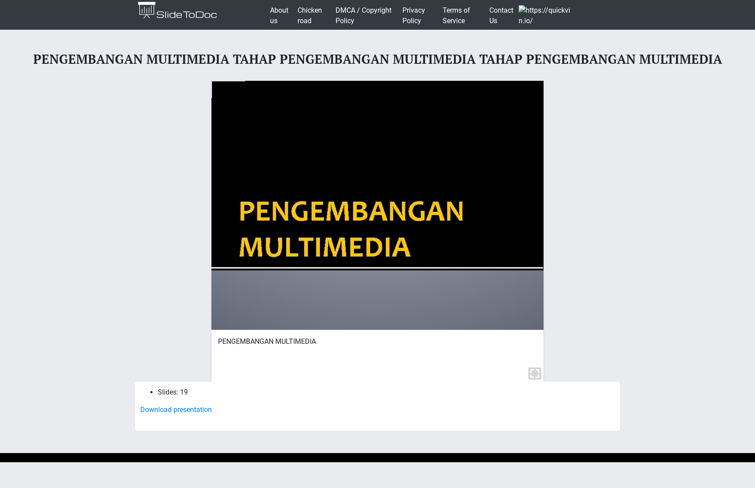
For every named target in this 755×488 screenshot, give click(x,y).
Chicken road (310, 15)
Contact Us (501, 15)
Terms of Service (456, 15)
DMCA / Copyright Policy (363, 15)
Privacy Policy (413, 15)
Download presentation (176, 409)
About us (279, 15)
